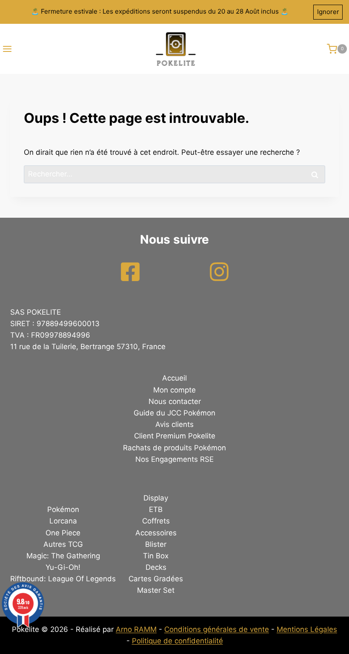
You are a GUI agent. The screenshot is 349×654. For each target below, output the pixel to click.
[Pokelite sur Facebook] (130, 271)
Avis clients (174, 424)
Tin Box (156, 556)
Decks (156, 567)
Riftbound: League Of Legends (63, 578)
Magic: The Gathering (63, 556)
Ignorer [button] (328, 12)
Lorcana (63, 521)
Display (155, 498)
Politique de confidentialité (177, 641)
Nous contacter (175, 401)
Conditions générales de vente (216, 629)
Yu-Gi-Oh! (63, 567)
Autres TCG (63, 544)
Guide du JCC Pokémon (174, 413)
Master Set (155, 590)
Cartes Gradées (156, 578)
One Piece (63, 533)
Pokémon (63, 509)
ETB (156, 509)
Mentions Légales (307, 629)
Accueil (174, 378)
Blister (155, 544)
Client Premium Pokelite (174, 436)
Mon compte (174, 390)
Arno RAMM (136, 629)
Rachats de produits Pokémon (174, 448)
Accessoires (156, 533)
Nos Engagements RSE (174, 459)
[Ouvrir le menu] (6, 49)
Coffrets (156, 521)
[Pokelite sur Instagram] (219, 271)
